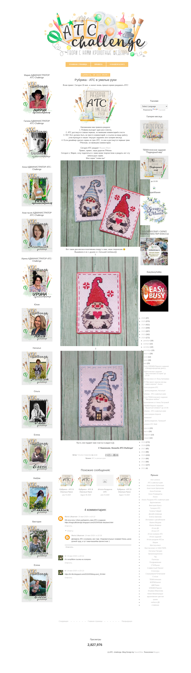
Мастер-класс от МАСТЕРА (155, 548)
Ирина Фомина (155, 525)
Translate (161, 110)
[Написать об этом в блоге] (109, 455)
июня (145, 360)
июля (145, 357)
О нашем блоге (117, 64)
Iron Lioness (155, 480)
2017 (143, 449)
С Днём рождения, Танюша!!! (154, 421)
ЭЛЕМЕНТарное (155, 588)
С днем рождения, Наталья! (154, 391)
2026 (143, 318)
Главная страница (78, 64)
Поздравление (155, 562)
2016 (143, 452)
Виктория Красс (155, 505)
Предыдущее (127, 621)
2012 (143, 465)
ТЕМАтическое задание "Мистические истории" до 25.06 (154, 374)
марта (146, 431)
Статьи (155, 577)
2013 (143, 462)
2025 (143, 321)
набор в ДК (155, 602)
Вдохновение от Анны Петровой (156, 402)
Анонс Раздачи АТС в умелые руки (155, 500)
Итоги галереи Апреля (152, 414)
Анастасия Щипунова (155, 488)
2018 (143, 445)
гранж (155, 599)
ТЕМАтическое (155, 580)
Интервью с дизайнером (155, 520)
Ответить (68, 526)
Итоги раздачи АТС (150, 387)
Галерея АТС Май (150, 424)
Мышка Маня (104, 148)
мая (145, 363)
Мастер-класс (155, 545)
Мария (155, 542)
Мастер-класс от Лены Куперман (156, 379)
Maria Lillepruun (71, 517)
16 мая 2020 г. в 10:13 (86, 517)
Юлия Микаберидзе (155, 594)
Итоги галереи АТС (155, 534)
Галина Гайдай (155, 511)
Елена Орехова (155, 517)
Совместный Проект (155, 568)
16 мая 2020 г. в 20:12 (75, 556)
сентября (147, 350)
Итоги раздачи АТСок (155, 540)
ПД (155, 557)
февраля (147, 435)
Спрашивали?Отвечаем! (155, 574)
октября (146, 347)
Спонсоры (155, 571)
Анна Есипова (155, 491)
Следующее (63, 621)
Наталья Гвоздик (155, 551)
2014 (143, 459)
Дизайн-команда (155, 514)
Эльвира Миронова (155, 591)
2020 (143, 338)
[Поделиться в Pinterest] (117, 455)
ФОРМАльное (155, 582)
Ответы (70, 531)
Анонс (155, 497)
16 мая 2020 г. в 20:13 (75, 571)
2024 (143, 325)
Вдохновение (155, 503)
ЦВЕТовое (155, 585)
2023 (143, 328)
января (146, 438)
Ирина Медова (155, 523)
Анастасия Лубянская (155, 485)
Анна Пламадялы (155, 494)
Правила (98, 64)
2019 (143, 442)
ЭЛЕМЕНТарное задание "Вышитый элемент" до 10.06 (155, 407)
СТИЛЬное (155, 565)
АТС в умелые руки (99, 458)
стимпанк (155, 605)
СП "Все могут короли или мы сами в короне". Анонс (154, 383)
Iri (65, 556)
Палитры (155, 560)
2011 (143, 468)
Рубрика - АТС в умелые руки (154, 394)
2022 (143, 331)
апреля (146, 428)
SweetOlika (138, 652)
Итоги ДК (155, 528)
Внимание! (147, 418)
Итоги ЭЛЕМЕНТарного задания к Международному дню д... (156, 367)
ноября (146, 344)
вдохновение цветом (155, 597)
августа (146, 354)
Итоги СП (155, 531)
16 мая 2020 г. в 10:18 (93, 535)
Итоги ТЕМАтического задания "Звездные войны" (155, 398)
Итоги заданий (155, 537)
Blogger (156, 652)
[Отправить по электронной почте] (106, 455)
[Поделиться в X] (111, 455)
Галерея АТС (155, 508)
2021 (143, 334)
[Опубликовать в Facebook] (114, 455)
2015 (143, 455)
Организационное (155, 554)
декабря (146, 341)
